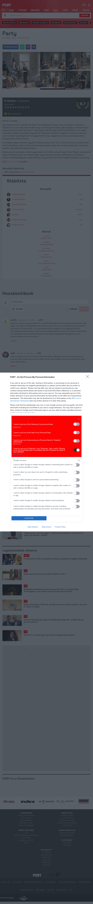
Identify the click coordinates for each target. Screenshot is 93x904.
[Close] (88, 377)
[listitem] (46, 419)
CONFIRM (29, 518)
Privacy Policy (60, 527)
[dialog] (46, 452)
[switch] (76, 424)
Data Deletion (33, 527)
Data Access (46, 527)
